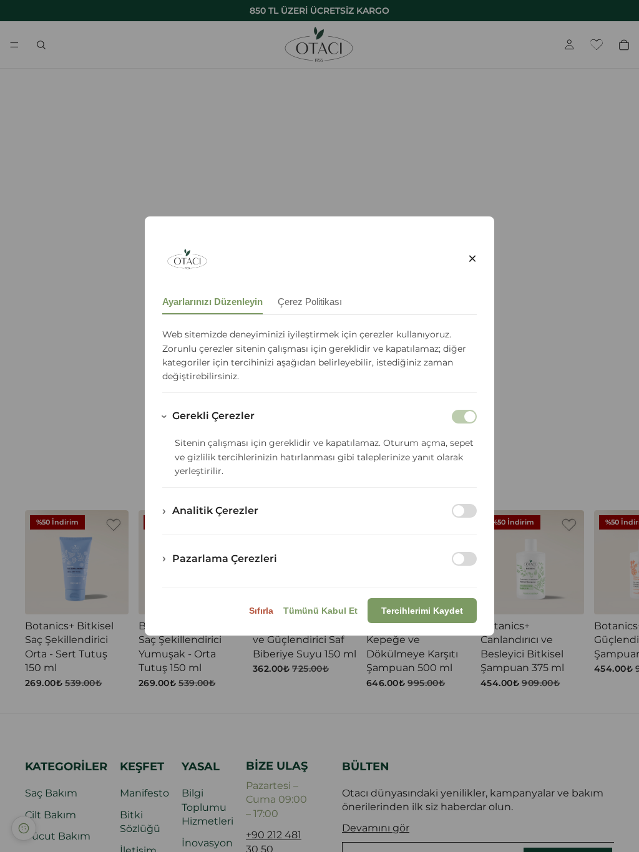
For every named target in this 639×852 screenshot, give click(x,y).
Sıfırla (261, 611)
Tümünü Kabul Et (320, 611)
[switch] (464, 511)
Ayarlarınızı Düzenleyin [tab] (212, 301)
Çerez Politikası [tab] (310, 301)
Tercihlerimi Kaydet (422, 611)
